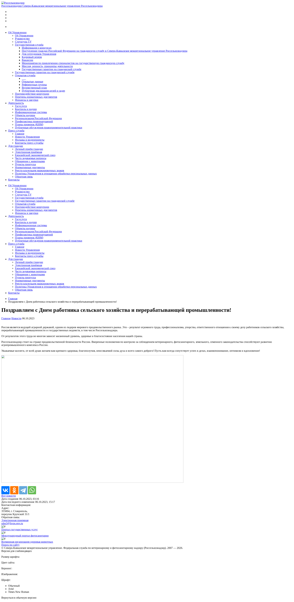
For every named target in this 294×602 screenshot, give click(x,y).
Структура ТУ (23, 41)
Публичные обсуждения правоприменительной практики (48, 127)
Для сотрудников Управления (39, 53)
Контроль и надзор (26, 109)
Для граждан (15, 145)
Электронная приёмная (28, 152)
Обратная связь (24, 176)
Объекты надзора (25, 115)
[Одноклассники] (14, 490)
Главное (19, 133)
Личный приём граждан (29, 149)
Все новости (8, 495)
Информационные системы (31, 112)
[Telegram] (23, 490)
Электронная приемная (14, 520)
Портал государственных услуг (19, 529)
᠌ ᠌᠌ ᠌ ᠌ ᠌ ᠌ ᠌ (24, 78)
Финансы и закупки (26, 99)
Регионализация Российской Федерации (38, 118)
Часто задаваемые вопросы (30, 158)
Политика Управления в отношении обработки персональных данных (56, 173)
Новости (16, 318)
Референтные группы (34, 84)
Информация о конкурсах (37, 47)
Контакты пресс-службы (29, 142)
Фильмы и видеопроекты (29, 139)
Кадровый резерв (32, 57)
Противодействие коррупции (32, 93)
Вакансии (27, 60)
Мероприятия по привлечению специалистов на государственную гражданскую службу (73, 63)
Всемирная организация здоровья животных (27, 541)
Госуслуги (21, 106)
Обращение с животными (30, 161)
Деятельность (16, 103)
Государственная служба (29, 44)
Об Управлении (17, 32)
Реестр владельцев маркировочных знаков (39, 170)
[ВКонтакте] (5, 490)
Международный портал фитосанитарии (25, 535)
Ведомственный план (34, 87)
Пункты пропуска (25, 164)
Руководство (22, 38)
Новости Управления (27, 136)
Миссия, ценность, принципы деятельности (47, 66)
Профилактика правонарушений (34, 121)
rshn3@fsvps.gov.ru (12, 523)
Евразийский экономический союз (35, 155)
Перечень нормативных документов (36, 96)
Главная (12, 298)
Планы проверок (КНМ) (29, 124)
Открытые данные (32, 81)
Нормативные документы (30, 167)
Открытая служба (25, 75)
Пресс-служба (16, 130)
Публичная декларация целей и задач (43, 90)
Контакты (14, 179)
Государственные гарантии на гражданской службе (51, 69)
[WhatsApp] (32, 490)
